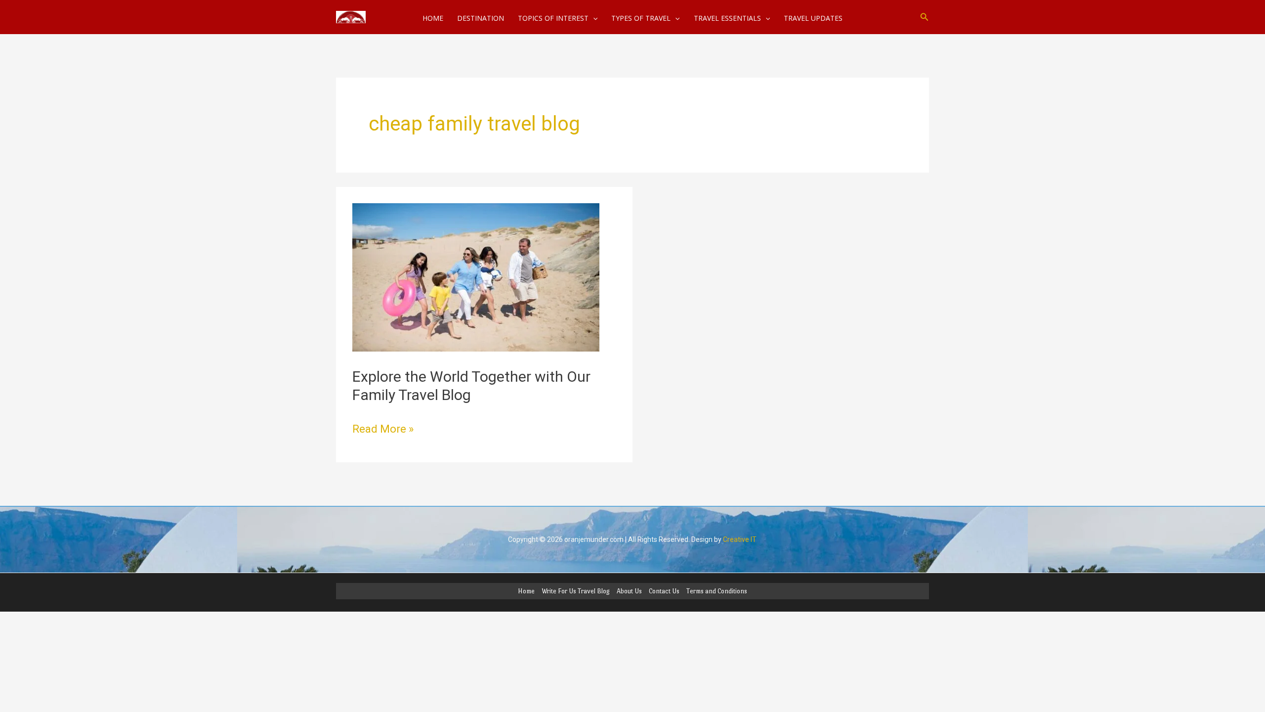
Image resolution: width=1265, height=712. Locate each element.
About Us (629, 591)
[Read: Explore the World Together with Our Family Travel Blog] (475, 276)
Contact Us (664, 591)
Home (526, 591)
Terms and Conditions (716, 591)
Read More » (383, 428)
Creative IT (740, 539)
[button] (924, 17)
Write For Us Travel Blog (576, 591)
